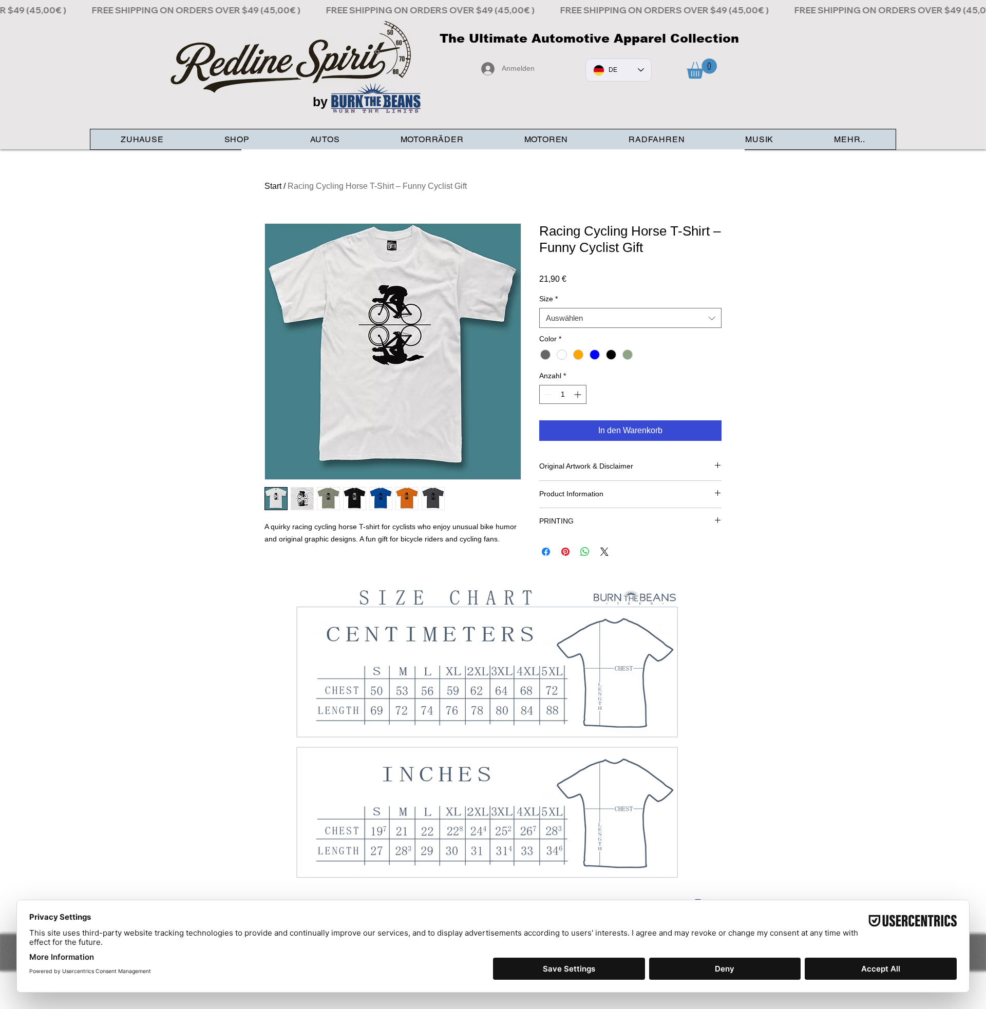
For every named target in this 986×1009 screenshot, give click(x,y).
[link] (702, 69)
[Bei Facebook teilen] (546, 552)
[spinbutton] (563, 394)
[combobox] (630, 318)
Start (272, 186)
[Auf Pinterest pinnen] (565, 552)
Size (548, 299)
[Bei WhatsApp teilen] (585, 552)
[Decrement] (547, 394)
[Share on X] (604, 552)
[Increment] (578, 394)
